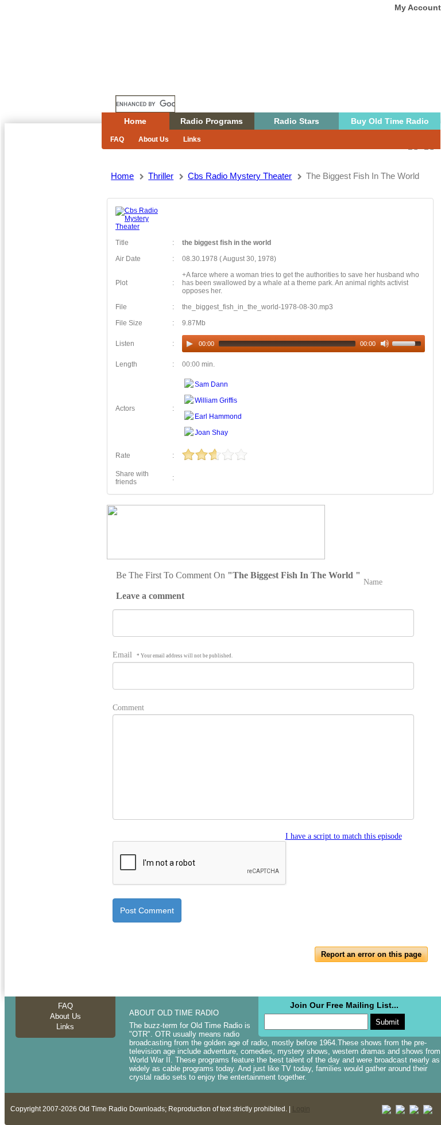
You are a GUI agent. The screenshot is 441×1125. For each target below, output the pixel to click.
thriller (160, 176)
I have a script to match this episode (343, 836)
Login (301, 1109)
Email (173, 655)
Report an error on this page (371, 954)
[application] (303, 343)
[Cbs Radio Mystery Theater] (139, 227)
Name (372, 582)
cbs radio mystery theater (240, 176)
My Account (417, 7)
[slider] (408, 342)
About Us (153, 139)
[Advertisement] (53, 330)
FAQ (117, 139)
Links (192, 139)
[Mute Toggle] (384, 343)
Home (61, 82)
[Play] (189, 343)
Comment (128, 707)
